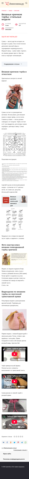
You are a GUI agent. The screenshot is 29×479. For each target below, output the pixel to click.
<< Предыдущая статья (9, 448)
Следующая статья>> (20, 450)
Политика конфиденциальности (14, 459)
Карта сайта (7, 454)
